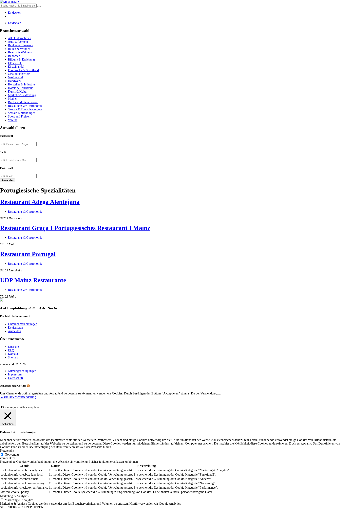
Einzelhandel (16, 66)
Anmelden (14, 331)
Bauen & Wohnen (19, 48)
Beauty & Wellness (20, 52)
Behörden (14, 56)
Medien (12, 98)
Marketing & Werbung (22, 95)
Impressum (15, 374)
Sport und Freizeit (19, 116)
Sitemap (13, 357)
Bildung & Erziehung (21, 59)
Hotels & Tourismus (20, 88)
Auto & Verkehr (18, 41)
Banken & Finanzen (20, 45)
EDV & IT (15, 63)
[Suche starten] (39, 6)
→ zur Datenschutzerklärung (18, 397)
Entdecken (14, 12)
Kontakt (13, 353)
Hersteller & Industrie (21, 84)
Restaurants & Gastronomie (25, 105)
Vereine (12, 120)
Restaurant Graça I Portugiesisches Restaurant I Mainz (75, 227)
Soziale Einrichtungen (21, 113)
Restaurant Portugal (28, 254)
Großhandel (15, 77)
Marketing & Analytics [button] (14, 496)
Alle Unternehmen (19, 38)
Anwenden (7, 180)
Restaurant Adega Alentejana (40, 201)
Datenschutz (15, 378)
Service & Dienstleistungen (25, 109)
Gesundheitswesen (19, 73)
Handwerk (14, 80)
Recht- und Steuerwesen (23, 102)
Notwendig (12, 454)
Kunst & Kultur (18, 91)
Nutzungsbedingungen (22, 371)
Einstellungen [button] (9, 407)
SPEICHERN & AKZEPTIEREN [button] (21, 507)
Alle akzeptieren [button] (30, 407)
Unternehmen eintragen (22, 324)
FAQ (11, 350)
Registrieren (15, 327)
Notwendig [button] (7, 450)
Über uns (13, 346)
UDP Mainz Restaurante (33, 280)
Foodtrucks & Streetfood (23, 70)
